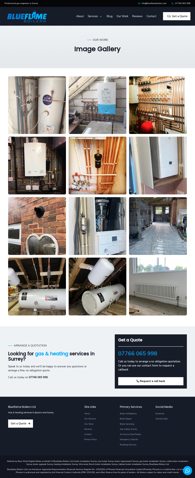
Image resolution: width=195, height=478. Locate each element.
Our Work (122, 16)
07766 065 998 (182, 3)
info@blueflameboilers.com (154, 3)
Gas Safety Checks (128, 429)
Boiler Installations (128, 413)
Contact (151, 16)
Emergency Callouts (129, 439)
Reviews (137, 16)
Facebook (159, 413)
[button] (187, 470)
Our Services (90, 418)
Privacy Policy (90, 439)
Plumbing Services (128, 444)
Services (93, 16)
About (80, 16)
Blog (109, 16)
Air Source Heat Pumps (130, 434)
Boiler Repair (126, 418)
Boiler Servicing (127, 424)
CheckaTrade (161, 418)
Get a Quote (180, 16)
